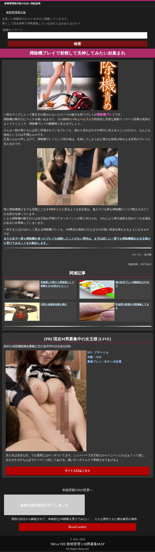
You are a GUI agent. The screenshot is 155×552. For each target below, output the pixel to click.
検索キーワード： (12, 29)
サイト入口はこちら (77, 470)
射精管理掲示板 (16, 12)
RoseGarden (77, 527)
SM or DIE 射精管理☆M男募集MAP (77, 544)
